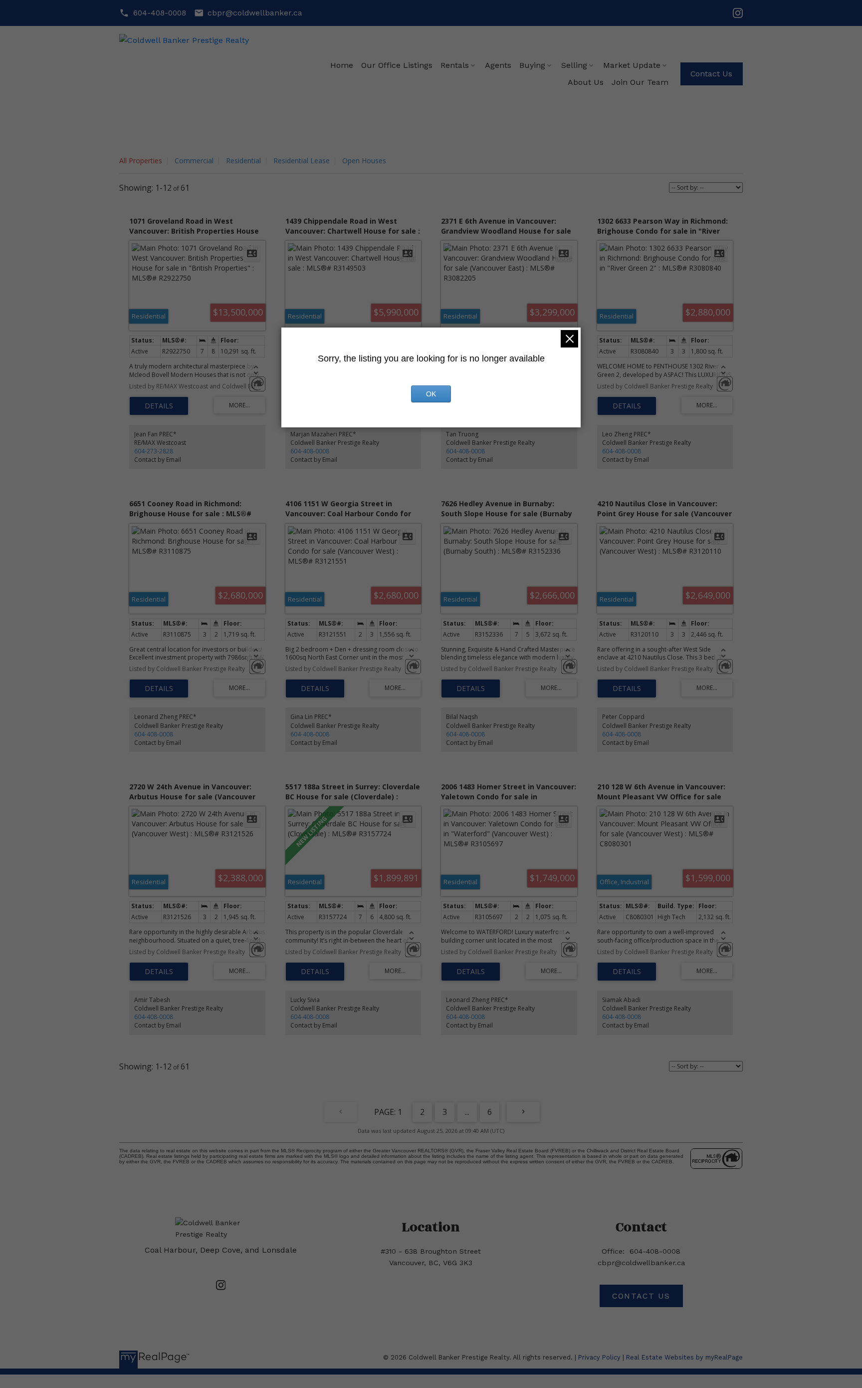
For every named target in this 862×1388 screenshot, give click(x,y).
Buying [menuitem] (532, 65)
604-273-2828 (153, 451)
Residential (243, 160)
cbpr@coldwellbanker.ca (255, 12)
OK (431, 394)
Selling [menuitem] (574, 65)
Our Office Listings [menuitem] (396, 65)
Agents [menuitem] (498, 65)
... (467, 1111)
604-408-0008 (159, 12)
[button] (152, 13)
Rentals (454, 65)
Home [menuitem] (341, 65)
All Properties (140, 160)
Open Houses (364, 160)
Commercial (194, 160)
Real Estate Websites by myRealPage (684, 1357)
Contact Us (711, 73)
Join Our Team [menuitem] (640, 82)
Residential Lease (301, 160)
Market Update (631, 65)
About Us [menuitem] (586, 82)
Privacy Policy (599, 1357)
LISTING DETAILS (159, 406)
